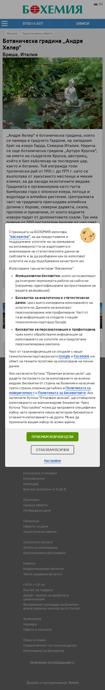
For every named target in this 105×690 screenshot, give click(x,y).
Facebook (81, 356)
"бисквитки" (19, 237)
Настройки (52, 461)
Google (64, 356)
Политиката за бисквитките (62, 393)
